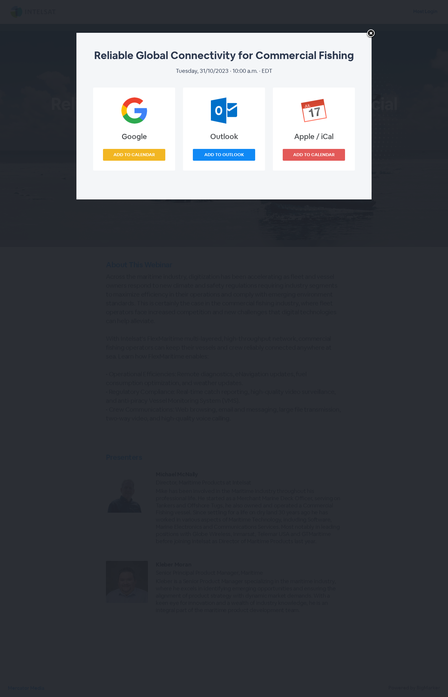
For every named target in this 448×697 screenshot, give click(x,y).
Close (371, 34)
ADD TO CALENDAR (134, 154)
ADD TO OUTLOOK (224, 154)
